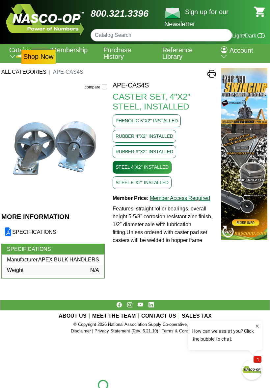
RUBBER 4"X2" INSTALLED (144, 136)
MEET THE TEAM (114, 316)
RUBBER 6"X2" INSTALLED (144, 151)
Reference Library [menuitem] (177, 53)
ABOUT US (73, 316)
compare (92, 87)
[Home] (45, 6)
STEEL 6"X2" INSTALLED (142, 182)
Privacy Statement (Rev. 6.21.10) (126, 330)
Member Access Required (180, 198)
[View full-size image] (54, 147)
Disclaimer (81, 330)
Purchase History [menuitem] (117, 53)
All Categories (23, 72)
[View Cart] (259, 11)
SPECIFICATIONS (34, 232)
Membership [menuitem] (69, 50)
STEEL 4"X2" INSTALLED (142, 167)
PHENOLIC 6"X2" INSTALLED (147, 120)
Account (240, 50)
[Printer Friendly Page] (211, 75)
